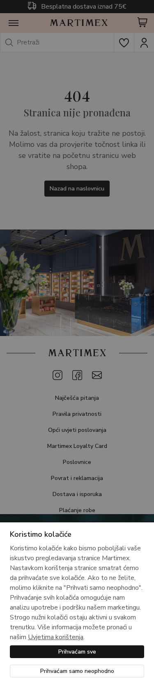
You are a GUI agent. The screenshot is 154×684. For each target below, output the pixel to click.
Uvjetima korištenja (55, 637)
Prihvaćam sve (77, 652)
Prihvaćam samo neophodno (77, 671)
